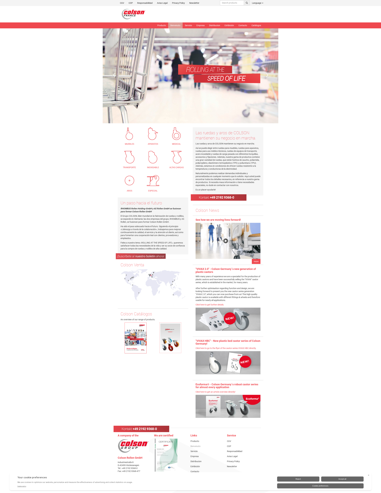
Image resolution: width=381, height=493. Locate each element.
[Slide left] (114, 75)
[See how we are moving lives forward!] (228, 241)
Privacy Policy (178, 3)
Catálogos (256, 25)
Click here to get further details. (210, 304)
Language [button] (257, 3)
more (256, 261)
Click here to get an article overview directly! (215, 392)
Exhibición (229, 25)
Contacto (242, 25)
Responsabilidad (145, 3)
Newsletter (194, 3)
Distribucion (214, 25)
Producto (161, 25)
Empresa (200, 25)
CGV (122, 3)
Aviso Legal (162, 3)
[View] (170, 455)
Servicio (188, 25)
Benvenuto (175, 25)
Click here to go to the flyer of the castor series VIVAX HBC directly (226, 348)
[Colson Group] (133, 446)
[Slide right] (267, 75)
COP (131, 3)
